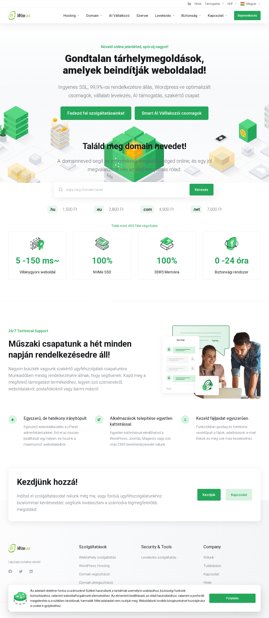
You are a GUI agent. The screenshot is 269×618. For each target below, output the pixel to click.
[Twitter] (21, 571)
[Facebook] (10, 571)
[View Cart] (189, 4)
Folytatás (232, 598)
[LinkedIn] (31, 571)
